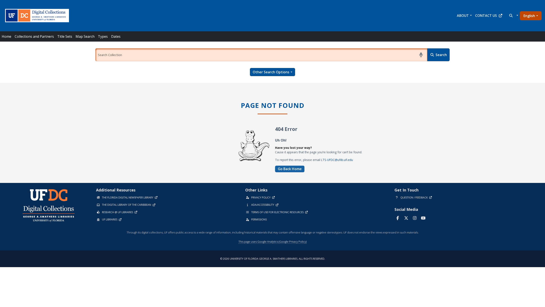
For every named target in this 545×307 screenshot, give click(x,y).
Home (6, 36)
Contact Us (486, 15)
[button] (513, 15)
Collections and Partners (34, 36)
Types (103, 36)
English (529, 15)
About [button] (463, 15)
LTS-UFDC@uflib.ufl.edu (337, 160)
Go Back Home (290, 169)
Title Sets (64, 36)
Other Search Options (271, 72)
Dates (115, 36)
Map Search (85, 36)
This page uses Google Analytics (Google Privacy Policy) (272, 241)
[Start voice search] (421, 55)
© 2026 (272, 259)
